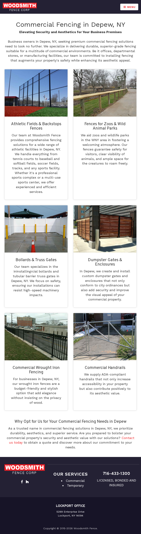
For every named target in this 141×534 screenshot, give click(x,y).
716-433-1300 (116, 474)
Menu (130, 6)
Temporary (75, 485)
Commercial (75, 481)
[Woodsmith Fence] (20, 7)
